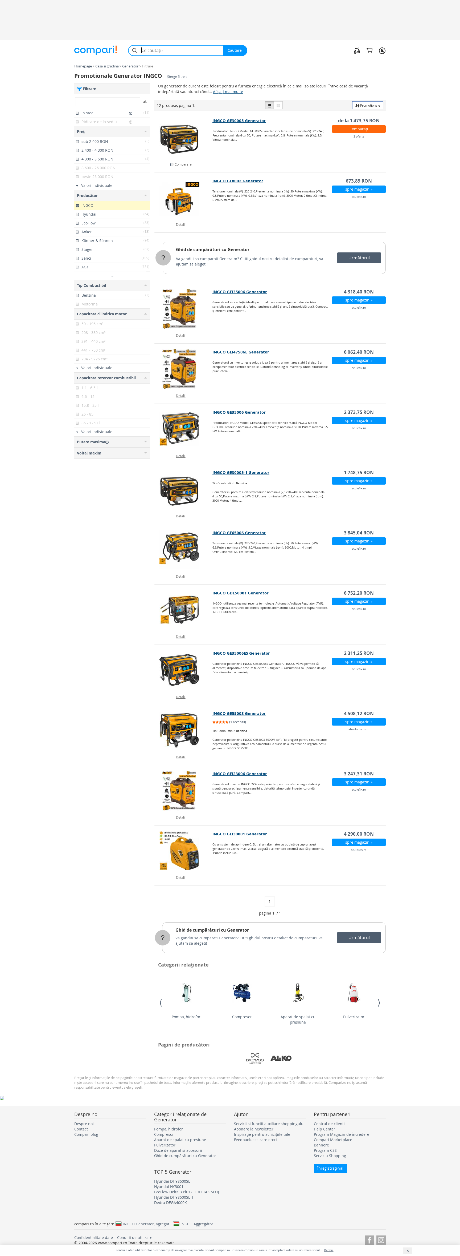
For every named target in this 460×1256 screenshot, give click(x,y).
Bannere (321, 1145)
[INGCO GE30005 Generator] (183, 138)
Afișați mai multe (228, 91)
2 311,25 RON (359, 653)
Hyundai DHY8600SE (172, 1181)
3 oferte (359, 136)
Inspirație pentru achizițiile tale (262, 1134)
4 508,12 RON (359, 713)
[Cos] (369, 50)
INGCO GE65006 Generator (239, 533)
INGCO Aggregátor (196, 1223)
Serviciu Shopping (330, 1155)
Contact (81, 1129)
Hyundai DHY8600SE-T (174, 1197)
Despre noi (84, 1123)
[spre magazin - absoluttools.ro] (183, 730)
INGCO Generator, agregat (146, 1223)
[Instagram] (381, 1239)
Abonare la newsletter (253, 1129)
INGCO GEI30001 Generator (239, 834)
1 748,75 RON (359, 472)
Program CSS (325, 1150)
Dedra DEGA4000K (170, 1202)
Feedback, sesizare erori (255, 1139)
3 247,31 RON (359, 774)
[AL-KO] (281, 1058)
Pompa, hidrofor (186, 1016)
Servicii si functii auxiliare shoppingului (269, 1123)
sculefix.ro (359, 197)
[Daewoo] (254, 1058)
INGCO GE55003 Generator (239, 713)
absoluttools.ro (358, 729)
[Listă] (269, 105)
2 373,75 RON (359, 412)
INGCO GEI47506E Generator (240, 352)
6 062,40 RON (359, 352)
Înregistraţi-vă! (330, 1168)
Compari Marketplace (333, 1139)
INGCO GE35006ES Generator (241, 653)
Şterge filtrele (177, 77)
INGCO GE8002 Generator (237, 181)
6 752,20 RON (359, 593)
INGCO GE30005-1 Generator (240, 472)
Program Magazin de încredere (341, 1134)
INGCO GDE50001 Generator (240, 593)
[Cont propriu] (382, 50)
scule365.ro (359, 850)
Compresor (242, 1016)
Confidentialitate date (93, 1237)
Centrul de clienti (329, 1123)
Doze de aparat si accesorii (178, 1150)
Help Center (324, 1129)
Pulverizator (353, 1016)
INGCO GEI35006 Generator (239, 292)
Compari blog (86, 1134)
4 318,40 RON (359, 292)
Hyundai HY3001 (168, 1186)
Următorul (359, 258)
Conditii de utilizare (134, 1237)
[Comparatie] (357, 50)
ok (145, 101)
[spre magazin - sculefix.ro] (183, 198)
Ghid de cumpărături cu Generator (212, 249)
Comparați (359, 128)
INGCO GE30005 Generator (239, 120)
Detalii (181, 224)
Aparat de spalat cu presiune (298, 1019)
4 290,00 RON (359, 834)
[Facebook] (369, 1239)
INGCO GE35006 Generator (239, 412)
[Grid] (278, 105)
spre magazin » (358, 189)
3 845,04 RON (359, 533)
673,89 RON (359, 181)
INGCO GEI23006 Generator (239, 773)
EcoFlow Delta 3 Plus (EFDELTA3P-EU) (186, 1191)
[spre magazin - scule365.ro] (183, 851)
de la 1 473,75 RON (359, 121)
